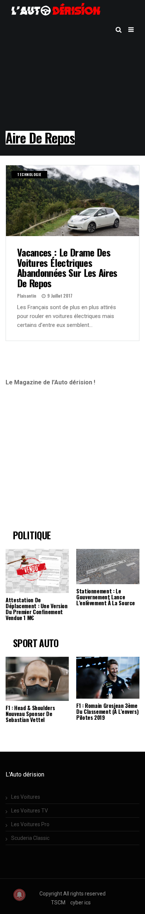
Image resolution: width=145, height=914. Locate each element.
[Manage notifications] (19, 895)
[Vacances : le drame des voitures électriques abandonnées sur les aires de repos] (72, 200)
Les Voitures (25, 797)
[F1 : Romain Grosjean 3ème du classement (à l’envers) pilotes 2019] (107, 678)
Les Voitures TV (29, 811)
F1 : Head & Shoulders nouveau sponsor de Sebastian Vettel (30, 713)
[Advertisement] (68, 461)
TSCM (58, 902)
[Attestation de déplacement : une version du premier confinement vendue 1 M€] (37, 571)
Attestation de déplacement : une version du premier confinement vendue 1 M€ (37, 609)
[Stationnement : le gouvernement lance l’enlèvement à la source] (107, 567)
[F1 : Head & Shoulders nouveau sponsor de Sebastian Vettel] (37, 679)
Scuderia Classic (30, 838)
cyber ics (80, 902)
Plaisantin (26, 295)
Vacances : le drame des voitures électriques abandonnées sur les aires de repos (67, 267)
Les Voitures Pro (30, 824)
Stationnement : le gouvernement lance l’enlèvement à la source (105, 597)
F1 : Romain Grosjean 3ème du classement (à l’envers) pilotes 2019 (107, 711)
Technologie (29, 174)
